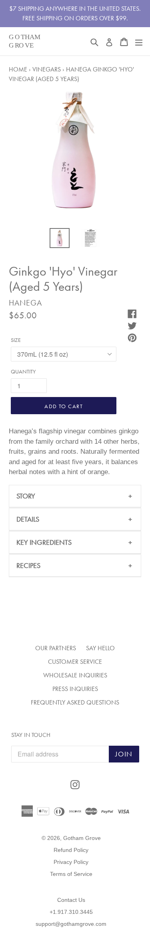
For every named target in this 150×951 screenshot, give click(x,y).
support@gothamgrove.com (71, 924)
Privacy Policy (71, 862)
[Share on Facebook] (129, 313)
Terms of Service (71, 874)
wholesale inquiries (75, 675)
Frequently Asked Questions (75, 702)
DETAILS (27, 519)
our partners (55, 648)
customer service (75, 661)
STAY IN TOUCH (30, 735)
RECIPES (28, 565)
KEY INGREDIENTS (44, 542)
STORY (25, 495)
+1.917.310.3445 (71, 912)
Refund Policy (71, 850)
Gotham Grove (82, 838)
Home (18, 69)
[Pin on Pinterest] (129, 337)
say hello (100, 648)
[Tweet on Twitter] (129, 325)
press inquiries (75, 689)
